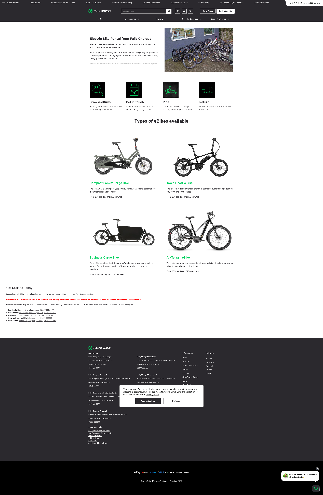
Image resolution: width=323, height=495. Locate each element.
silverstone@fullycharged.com (31, 313)
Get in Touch (208, 11)
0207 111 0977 (47, 310)
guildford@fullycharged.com (28, 315)
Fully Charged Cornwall (97, 375)
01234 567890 (50, 321)
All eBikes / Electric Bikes (97, 443)
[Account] (177, 11)
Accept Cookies (148, 401)
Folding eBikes (94, 438)
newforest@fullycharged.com (31, 321)
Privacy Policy (146, 481)
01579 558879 (46, 318)
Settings (176, 401)
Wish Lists (186, 361)
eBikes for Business (189, 19)
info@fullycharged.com (30, 310)
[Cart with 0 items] (190, 11)
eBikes (101, 19)
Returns (185, 373)
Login (184, 357)
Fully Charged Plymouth (97, 411)
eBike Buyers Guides (190, 377)
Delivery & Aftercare (189, 365)
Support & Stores (218, 19)
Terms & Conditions (160, 481)
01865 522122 (50, 313)
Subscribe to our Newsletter (99, 431)
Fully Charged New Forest (147, 375)
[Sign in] (184, 11)
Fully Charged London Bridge (99, 357)
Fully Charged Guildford (146, 357)
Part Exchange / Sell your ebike (100, 433)
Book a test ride (225, 11)
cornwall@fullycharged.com (28, 318)
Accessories (130, 19)
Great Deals (92, 441)
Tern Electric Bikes (95, 436)
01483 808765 (47, 315)
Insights (160, 19)
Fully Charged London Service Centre (102, 393)
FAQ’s (184, 381)
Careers (185, 369)
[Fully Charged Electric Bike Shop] (104, 11)
